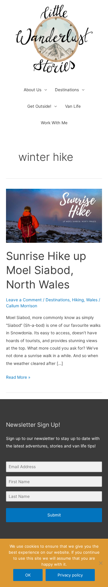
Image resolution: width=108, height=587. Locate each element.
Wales (92, 299)
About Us (32, 89)
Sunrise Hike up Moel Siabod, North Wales (46, 270)
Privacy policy (70, 575)
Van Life (73, 106)
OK (28, 575)
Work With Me (54, 122)
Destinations (67, 89)
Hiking (78, 299)
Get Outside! (39, 106)
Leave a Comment (24, 299)
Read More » (18, 377)
